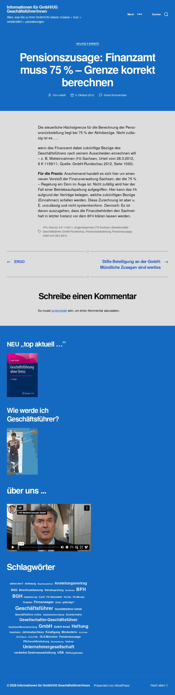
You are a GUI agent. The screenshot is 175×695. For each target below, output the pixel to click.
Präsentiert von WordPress (111, 685)
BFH (81, 589)
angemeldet (59, 310)
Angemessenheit (84, 227)
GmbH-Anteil (62, 627)
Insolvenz (15, 632)
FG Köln (67, 597)
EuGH (42, 597)
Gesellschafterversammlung (23, 626)
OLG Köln (33, 636)
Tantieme (69, 641)
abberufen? (16, 583)
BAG (14, 590)
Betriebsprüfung (54, 590)
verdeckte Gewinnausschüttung (35, 652)
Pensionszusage (122, 231)
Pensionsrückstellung (98, 231)
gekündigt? (68, 602)
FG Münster (79, 597)
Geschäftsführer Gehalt (68, 609)
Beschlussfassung (31, 590)
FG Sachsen (102, 227)
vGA (60, 652)
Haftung (80, 626)
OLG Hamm (21, 636)
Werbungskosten (74, 652)
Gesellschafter (74, 614)
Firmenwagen (43, 602)
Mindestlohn (69, 632)
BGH (17, 596)
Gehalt (58, 602)
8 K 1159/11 (66, 227)
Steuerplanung (57, 641)
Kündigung (52, 632)
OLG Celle (83, 632)
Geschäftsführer (34, 608)
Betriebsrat (70, 590)
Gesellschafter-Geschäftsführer (48, 619)
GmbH (45, 626)
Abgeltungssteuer (45, 583)
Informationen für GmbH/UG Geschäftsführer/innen (32, 9)
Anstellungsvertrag (71, 583)
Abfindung (30, 583)
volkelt (62, 95)
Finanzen (27, 602)
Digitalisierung (30, 597)
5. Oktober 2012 (84, 95)
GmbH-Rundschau (73, 231)
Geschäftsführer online (28, 614)
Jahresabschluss (33, 632)
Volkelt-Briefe (87, 44)
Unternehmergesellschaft (48, 646)
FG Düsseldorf (54, 597)
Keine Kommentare (115, 95)
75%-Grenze (50, 227)
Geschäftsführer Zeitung (53, 614)
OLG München (49, 637)
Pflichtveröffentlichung (36, 641)
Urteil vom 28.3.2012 (55, 235)
